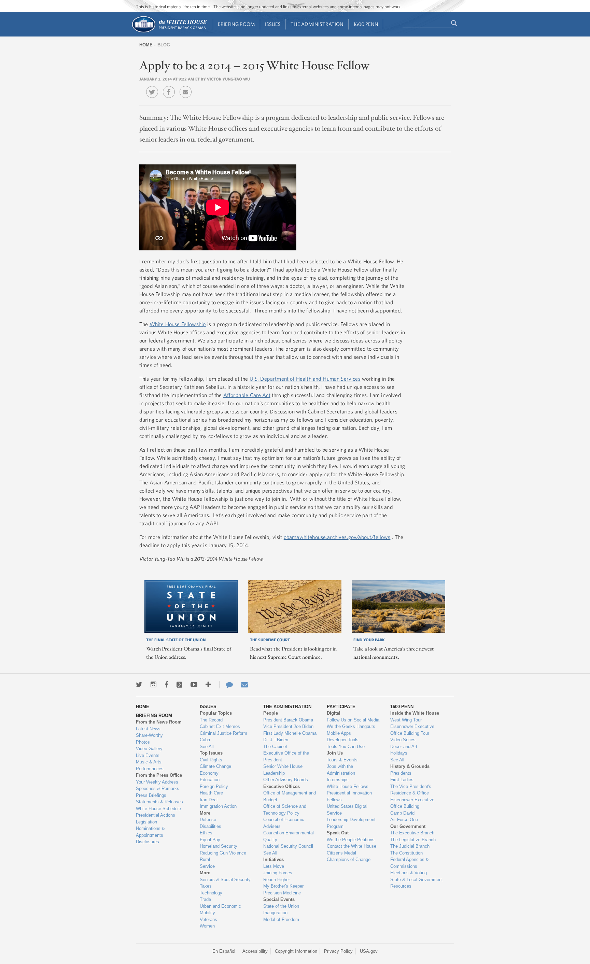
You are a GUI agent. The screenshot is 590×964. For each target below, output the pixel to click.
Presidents (400, 773)
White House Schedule (158, 808)
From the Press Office (159, 775)
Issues (273, 24)
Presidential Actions (155, 815)
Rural (205, 859)
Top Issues (211, 753)
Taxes (206, 886)
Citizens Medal (341, 853)
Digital (333, 713)
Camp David (402, 813)
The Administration (317, 24)
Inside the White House (414, 713)
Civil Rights (211, 759)
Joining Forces (277, 872)
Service (207, 866)
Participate (341, 706)
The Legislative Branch (413, 839)
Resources (400, 886)
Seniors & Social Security (225, 879)
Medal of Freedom (281, 919)
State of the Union (281, 906)
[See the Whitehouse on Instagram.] (153, 684)
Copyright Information (296, 951)
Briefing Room (236, 24)
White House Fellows (347, 786)
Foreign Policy (214, 786)
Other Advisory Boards (285, 779)
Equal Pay (210, 839)
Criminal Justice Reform (223, 733)
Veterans (208, 919)
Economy (209, 773)
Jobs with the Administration (341, 770)
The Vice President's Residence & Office (410, 790)
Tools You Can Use (346, 746)
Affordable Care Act (246, 395)
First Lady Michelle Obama (290, 733)
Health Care (211, 792)
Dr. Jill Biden (275, 739)
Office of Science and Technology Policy (284, 810)
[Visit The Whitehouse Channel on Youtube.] (194, 684)
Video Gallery (149, 748)
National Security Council (288, 846)
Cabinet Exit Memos (220, 726)
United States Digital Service (347, 810)
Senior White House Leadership (283, 770)
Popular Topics (216, 713)
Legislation (146, 821)
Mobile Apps (339, 733)
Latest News (148, 728)
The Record (211, 719)
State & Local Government (416, 879)
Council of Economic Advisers (283, 823)
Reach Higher (276, 879)
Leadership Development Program (351, 823)
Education (210, 779)
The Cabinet (275, 746)
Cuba (205, 739)
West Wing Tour (406, 719)
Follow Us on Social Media (353, 719)
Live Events (147, 755)
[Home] (169, 31)
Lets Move (273, 866)
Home (146, 44)
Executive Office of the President (286, 756)
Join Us (335, 753)
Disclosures (147, 841)
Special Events (279, 899)
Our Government (407, 826)
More (205, 813)
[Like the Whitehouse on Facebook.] (166, 684)
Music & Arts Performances (150, 765)
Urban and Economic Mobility (220, 910)
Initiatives (273, 859)
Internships (338, 779)
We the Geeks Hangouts (351, 726)
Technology (211, 892)
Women (207, 926)
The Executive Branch (412, 832)
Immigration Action (218, 806)
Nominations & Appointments (150, 832)
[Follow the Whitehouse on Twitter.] (139, 684)
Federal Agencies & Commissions (409, 863)
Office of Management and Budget (289, 796)
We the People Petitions (351, 839)
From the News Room (159, 722)
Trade (205, 899)
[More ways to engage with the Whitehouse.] (208, 684)
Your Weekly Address (157, 782)
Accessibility (255, 951)
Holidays (398, 753)
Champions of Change (348, 859)
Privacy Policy (338, 951)
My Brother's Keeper (283, 886)
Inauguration (275, 912)
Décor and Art (403, 746)
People (270, 713)
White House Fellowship (178, 324)
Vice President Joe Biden (288, 726)
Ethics (206, 832)
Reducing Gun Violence (223, 853)
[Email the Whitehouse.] (244, 684)
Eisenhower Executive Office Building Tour (412, 730)
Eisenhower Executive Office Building (412, 803)
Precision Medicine (282, 892)
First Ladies (401, 779)
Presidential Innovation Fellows (349, 796)
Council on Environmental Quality (288, 836)
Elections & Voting (408, 872)
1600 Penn (365, 24)
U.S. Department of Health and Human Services (305, 379)
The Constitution (406, 853)
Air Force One (404, 819)
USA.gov (369, 951)
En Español (223, 951)
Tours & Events (342, 759)
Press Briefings (151, 795)
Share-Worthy (149, 735)
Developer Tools (343, 739)
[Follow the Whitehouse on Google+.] (179, 684)
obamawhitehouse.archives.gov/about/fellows (337, 537)
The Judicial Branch (410, 846)
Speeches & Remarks (157, 788)
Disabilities (210, 826)
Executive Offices (281, 786)
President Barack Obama (288, 719)
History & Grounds (410, 766)
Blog (163, 44)
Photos (143, 742)
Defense (208, 819)
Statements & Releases (159, 801)
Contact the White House (351, 846)
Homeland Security (218, 846)
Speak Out (338, 832)
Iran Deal (208, 799)
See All (207, 746)
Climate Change (215, 766)
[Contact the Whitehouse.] (226, 684)
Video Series (403, 739)
